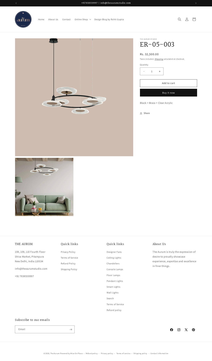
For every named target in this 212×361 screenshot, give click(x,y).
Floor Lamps (113, 275)
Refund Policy (68, 263)
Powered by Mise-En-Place (71, 353)
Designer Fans (114, 251)
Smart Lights (113, 286)
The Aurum (55, 353)
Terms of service (123, 353)
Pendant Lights (115, 281)
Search (110, 298)
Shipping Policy (69, 269)
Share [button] (147, 113)
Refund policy (114, 310)
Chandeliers (113, 263)
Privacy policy (107, 353)
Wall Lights (113, 292)
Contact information (159, 353)
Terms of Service (69, 257)
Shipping (159, 59)
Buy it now (168, 92)
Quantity (144, 64)
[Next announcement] (196, 3)
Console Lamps (115, 269)
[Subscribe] (70, 329)
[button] (82, 19)
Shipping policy (140, 353)
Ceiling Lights (114, 257)
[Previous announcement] (16, 3)
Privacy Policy (68, 251)
